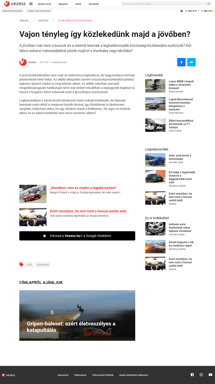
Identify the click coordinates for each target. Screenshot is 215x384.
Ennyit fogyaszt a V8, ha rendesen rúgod (181, 244)
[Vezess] (15, 4)
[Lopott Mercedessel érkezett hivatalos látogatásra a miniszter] (155, 103)
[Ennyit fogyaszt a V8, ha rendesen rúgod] (155, 246)
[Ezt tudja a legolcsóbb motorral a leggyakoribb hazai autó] (155, 176)
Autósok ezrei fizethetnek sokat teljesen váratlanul (180, 228)
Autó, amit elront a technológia (180, 157)
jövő (29, 265)
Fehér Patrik (175, 130)
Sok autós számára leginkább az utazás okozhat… (80, 215)
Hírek (78, 4)
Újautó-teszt (44, 4)
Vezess (32, 62)
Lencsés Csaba (177, 234)
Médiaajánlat (80, 375)
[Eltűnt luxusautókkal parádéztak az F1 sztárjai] (155, 125)
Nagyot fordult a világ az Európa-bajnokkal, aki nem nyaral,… (86, 192)
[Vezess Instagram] (201, 367)
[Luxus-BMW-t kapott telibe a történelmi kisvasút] (155, 85)
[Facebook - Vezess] (181, 62)
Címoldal (24, 20)
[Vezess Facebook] (192, 367)
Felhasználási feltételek (103, 375)
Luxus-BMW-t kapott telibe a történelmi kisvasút (181, 85)
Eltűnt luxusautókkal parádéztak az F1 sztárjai (181, 124)
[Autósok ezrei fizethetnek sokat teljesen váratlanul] (155, 228)
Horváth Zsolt (176, 162)
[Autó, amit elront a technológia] (155, 159)
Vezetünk (94, 4)
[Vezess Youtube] (210, 367)
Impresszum (63, 375)
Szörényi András (177, 185)
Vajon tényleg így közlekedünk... (75, 20)
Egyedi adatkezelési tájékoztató (133, 375)
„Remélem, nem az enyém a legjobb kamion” (83, 188)
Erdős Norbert (176, 91)
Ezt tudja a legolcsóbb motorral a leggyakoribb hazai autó (182, 177)
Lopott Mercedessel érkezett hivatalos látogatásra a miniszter (181, 104)
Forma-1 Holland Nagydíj (39, 11)
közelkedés (43, 265)
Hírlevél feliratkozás (12, 11)
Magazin (63, 4)
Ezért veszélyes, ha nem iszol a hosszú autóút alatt (88, 211)
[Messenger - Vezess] (191, 62)
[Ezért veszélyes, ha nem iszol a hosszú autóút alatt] (155, 198)
